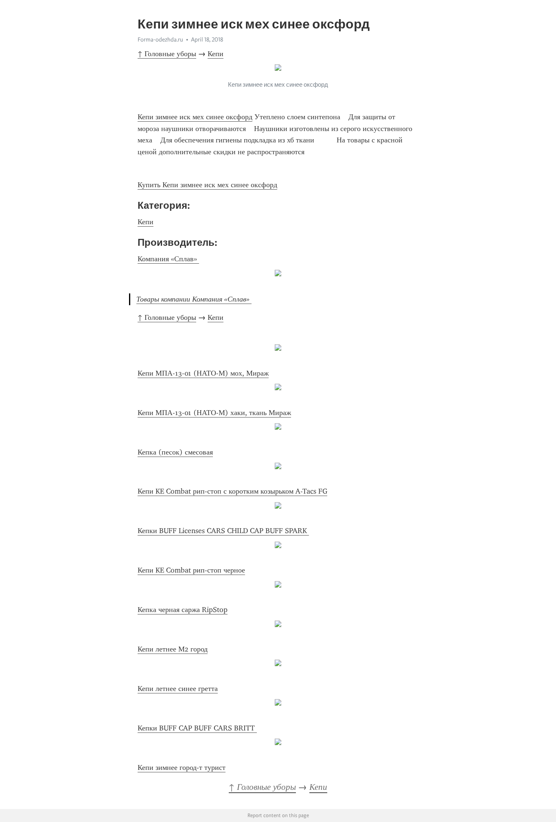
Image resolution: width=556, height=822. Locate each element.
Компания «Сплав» (168, 258)
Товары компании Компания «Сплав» (194, 299)
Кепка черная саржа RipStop (183, 609)
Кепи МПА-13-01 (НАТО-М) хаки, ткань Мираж (214, 412)
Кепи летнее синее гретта (178, 688)
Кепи (215, 53)
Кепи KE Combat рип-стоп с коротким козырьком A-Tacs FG (232, 491)
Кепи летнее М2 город (173, 649)
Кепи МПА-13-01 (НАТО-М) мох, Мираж (203, 373)
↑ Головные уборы (167, 53)
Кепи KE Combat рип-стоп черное (191, 570)
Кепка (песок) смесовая (175, 452)
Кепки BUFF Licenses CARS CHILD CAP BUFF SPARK (223, 530)
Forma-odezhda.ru (160, 39)
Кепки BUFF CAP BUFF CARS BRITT (197, 728)
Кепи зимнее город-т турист (181, 767)
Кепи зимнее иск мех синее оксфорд (195, 116)
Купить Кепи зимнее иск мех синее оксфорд (207, 184)
